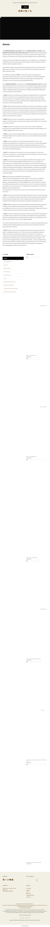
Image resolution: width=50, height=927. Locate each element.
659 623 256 (5, 889)
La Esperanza (13, 905)
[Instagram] (24, 11)
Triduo (5, 278)
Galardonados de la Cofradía (9, 291)
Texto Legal (28, 888)
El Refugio (35, 905)
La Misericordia (20, 906)
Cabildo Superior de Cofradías (25, 907)
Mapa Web (28, 893)
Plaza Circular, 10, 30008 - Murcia (9, 888)
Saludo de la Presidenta (8, 285)
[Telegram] (26, 11)
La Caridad (9, 905)
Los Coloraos (30, 905)
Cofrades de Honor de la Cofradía (10, 288)
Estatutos (6, 265)
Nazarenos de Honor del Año (9, 281)
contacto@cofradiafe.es (8, 891)
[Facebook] (19, 11)
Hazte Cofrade (7, 271)
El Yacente (26, 906)
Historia (5, 258)
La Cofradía (5, 254)
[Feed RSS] (31, 11)
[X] (28, 11)
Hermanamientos (7, 275)
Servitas (41, 905)
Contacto (28, 897)
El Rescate (22, 905)
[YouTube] (22, 11)
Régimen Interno (7, 268)
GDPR (27, 891)
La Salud (26, 905)
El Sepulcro (45, 905)
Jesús (38, 905)
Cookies (28, 890)
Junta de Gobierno (7, 261)
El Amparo (4, 905)
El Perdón (18, 905)
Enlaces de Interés (30, 895)
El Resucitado (30, 906)
